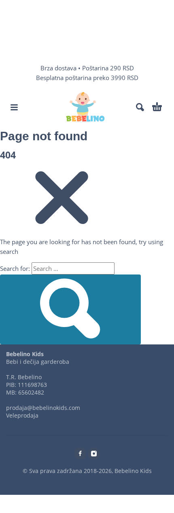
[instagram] (94, 454)
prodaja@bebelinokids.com (43, 408)
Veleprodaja (22, 415)
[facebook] (80, 454)
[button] (14, 107)
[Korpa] (157, 107)
